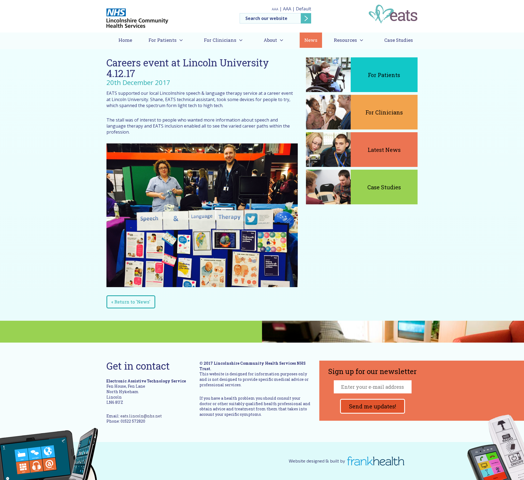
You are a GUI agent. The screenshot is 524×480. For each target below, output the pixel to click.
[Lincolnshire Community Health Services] (137, 16)
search (306, 18)
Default (303, 9)
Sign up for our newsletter (372, 372)
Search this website (275, 18)
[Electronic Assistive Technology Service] (393, 14)
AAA (275, 9)
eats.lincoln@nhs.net (141, 416)
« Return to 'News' (130, 302)
